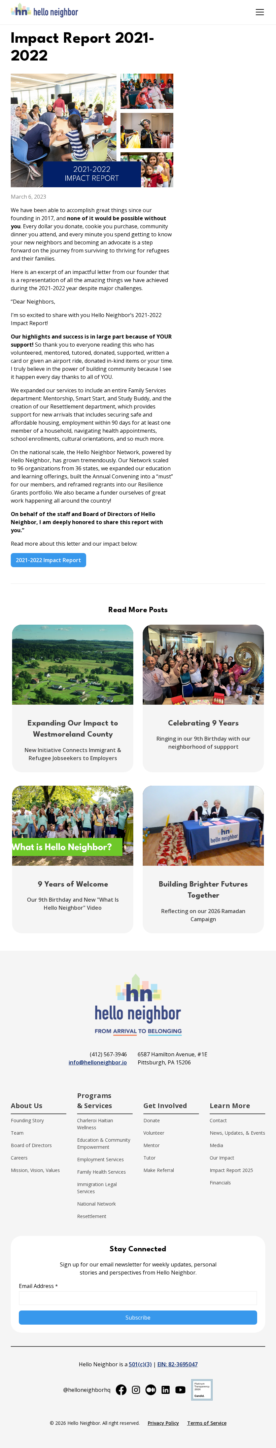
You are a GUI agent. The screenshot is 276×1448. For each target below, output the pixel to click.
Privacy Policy (163, 1423)
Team (17, 1133)
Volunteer (153, 1133)
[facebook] (121, 1389)
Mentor (151, 1145)
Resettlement (91, 1216)
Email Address (38, 1286)
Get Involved (165, 1105)
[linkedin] (165, 1389)
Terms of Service (207, 1423)
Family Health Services (101, 1172)
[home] (44, 12)
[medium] (150, 1389)
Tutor (149, 1158)
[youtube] (180, 1389)
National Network (96, 1204)
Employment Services (100, 1159)
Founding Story (27, 1120)
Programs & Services (94, 1100)
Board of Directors (31, 1145)
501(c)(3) (140, 1364)
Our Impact (222, 1158)
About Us (26, 1105)
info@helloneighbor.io (98, 1062)
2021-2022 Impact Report (48, 560)
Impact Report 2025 (231, 1170)
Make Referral (158, 1170)
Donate (151, 1120)
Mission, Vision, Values (35, 1170)
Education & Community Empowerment (103, 1143)
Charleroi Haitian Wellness (95, 1124)
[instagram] (136, 1389)
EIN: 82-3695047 (178, 1364)
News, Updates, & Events (237, 1133)
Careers (19, 1158)
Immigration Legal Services (97, 1188)
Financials (220, 1182)
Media (216, 1145)
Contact (218, 1120)
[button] (258, 12)
